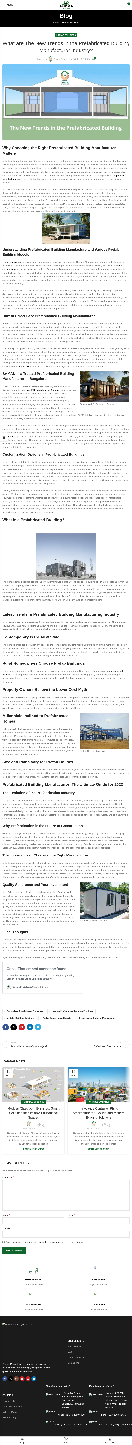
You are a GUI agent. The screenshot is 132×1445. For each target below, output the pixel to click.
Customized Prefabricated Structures (25, 1011)
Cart (70, 1352)
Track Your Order (76, 1357)
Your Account (74, 1346)
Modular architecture (26, 366)
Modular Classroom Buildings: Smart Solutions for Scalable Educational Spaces (33, 1113)
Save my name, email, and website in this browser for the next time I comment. (46, 1242)
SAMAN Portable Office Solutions (44, 390)
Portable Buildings (33, 1102)
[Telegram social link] (38, 1027)
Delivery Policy (9, 1412)
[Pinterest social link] (22, 1027)
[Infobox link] (33, 1276)
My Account (110, 1442)
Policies (7, 1395)
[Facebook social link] (5, 1027)
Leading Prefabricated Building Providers (72, 1011)
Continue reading (33, 1149)
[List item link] (66, 1414)
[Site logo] (66, 5)
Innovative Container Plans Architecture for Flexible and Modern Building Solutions (99, 1113)
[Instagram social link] (16, 1378)
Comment (8, 1177)
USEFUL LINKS (76, 1341)
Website (6, 1228)
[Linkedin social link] (30, 1027)
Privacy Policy (9, 1401)
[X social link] (13, 1027)
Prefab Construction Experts (57, 1018)
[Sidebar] (4, 437)
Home (56, 22)
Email (71, 1214)
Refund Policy (9, 1417)
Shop (22, 1442)
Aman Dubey (60, 59)
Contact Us (73, 1362)
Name (6, 1214)
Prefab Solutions (70, 22)
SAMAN (11, 436)
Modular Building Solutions (20, 1018)
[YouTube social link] (22, 1378)
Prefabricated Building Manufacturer (97, 1018)
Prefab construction (12, 262)
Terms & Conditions (12, 1406)
